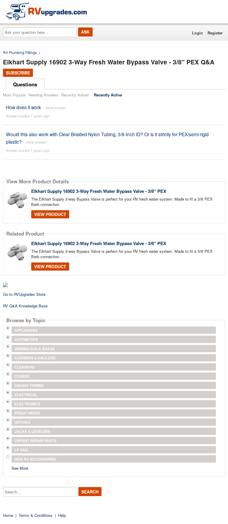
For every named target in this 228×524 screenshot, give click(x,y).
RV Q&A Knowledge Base (25, 306)
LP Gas (21, 449)
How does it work (23, 107)
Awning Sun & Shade (35, 348)
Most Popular (14, 95)
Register (215, 33)
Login (197, 33)
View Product (50, 214)
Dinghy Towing (29, 385)
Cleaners (24, 367)
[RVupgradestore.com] (46, 11)
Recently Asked (74, 95)
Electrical (26, 394)
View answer (55, 107)
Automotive (26, 339)
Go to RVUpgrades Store (24, 294)
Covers (22, 376)
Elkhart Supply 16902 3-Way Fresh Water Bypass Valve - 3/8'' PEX (98, 191)
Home (8, 515)
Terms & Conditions (36, 515)
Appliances (26, 330)
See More (20, 467)
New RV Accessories (35, 459)
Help (62, 515)
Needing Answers (43, 95)
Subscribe (18, 73)
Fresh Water (27, 413)
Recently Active (108, 95)
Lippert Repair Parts (35, 440)
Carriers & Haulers (35, 358)
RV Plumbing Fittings (20, 52)
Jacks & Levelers (32, 431)
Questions (25, 84)
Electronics (27, 404)
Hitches (22, 422)
